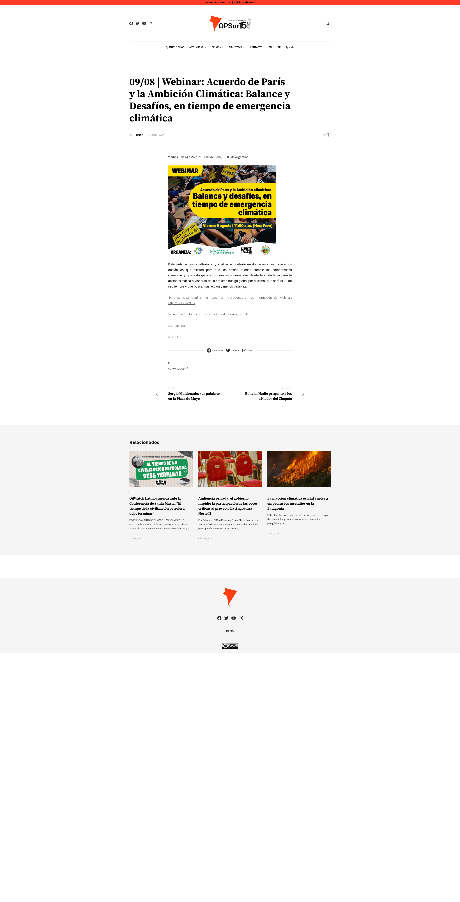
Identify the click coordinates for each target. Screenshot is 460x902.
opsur (139, 134)
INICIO (230, 631)
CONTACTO (256, 47)
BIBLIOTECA (235, 47)
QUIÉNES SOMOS (175, 47)
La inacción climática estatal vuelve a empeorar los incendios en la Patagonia (297, 503)
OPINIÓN (216, 47)
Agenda (290, 47)
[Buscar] (327, 23)
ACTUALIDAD (196, 47)
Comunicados (178, 368)
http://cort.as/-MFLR (181, 303)
